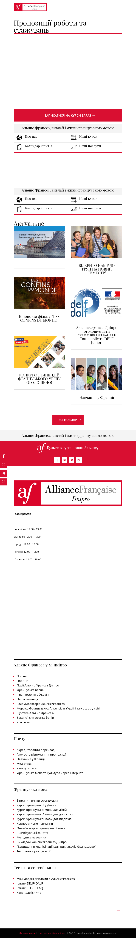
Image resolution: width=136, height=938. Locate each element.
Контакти (23, 722)
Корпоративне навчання (35, 823)
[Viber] (79, 460)
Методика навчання (31, 837)
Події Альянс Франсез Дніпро (38, 685)
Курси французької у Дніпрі (36, 805)
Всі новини (68, 420)
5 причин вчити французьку (37, 800)
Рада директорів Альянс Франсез (41, 704)
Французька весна (30, 690)
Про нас (22, 676)
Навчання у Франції (97, 397)
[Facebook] (57, 460)
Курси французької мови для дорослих (45, 814)
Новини (22, 681)
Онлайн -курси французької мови (41, 828)
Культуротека (26, 768)
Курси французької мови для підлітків (44, 819)
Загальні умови (27, 932)
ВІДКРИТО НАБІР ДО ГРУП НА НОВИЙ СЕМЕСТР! (97, 269)
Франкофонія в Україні (33, 694)
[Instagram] (64, 460)
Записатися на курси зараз (68, 115)
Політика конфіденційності (52, 932)
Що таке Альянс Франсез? (35, 713)
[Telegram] (71, 460)
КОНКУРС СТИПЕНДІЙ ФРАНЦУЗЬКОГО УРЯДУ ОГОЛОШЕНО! (39, 378)
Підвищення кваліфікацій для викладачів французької (56, 846)
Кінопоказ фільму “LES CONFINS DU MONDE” (39, 318)
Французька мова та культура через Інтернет (50, 773)
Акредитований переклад (36, 750)
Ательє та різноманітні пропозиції (41, 754)
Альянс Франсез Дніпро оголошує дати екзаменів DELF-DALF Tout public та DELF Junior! (96, 335)
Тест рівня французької (33, 851)
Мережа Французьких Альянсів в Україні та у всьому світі (58, 708)
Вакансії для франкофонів (35, 718)
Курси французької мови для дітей (42, 810)
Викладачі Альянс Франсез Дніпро (42, 842)
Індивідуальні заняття (33, 833)
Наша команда (27, 699)
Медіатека (24, 764)
